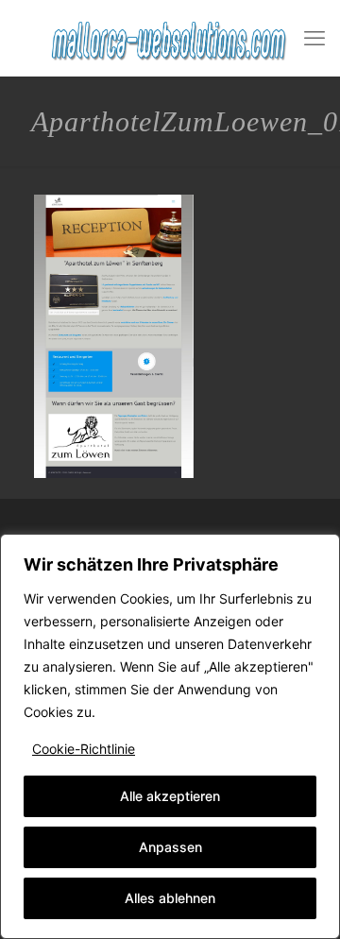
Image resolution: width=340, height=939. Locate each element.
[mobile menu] (314, 38)
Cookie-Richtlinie (83, 749)
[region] (170, 736)
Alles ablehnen (170, 898)
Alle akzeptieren (170, 796)
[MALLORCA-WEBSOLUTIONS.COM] (170, 37)
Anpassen (170, 847)
